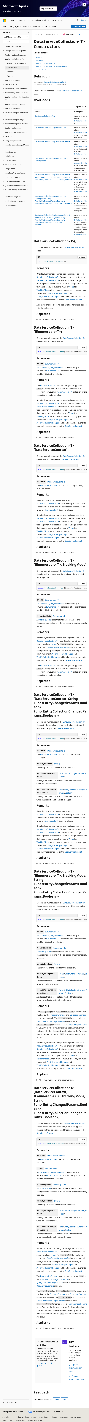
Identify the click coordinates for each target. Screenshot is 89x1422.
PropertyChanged (57, 1015)
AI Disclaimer (7, 1417)
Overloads (39, 60)
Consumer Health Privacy (70, 1417)
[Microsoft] (4, 20)
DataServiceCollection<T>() (46, 63)
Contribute (43, 1417)
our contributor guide (45, 1364)
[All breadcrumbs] (36, 34)
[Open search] (77, 20)
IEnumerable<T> (52, 364)
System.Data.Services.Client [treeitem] (15, 46)
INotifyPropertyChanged (57, 293)
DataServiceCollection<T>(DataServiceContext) (52, 142)
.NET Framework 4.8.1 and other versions (56, 319)
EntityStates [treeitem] (9, 156)
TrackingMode (43, 290)
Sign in (83, 20)
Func (61, 773)
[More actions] (85, 34)
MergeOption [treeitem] (10, 169)
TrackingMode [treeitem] (10, 205)
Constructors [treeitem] (11, 67)
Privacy (53, 1417)
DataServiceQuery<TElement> (51, 367)
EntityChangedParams (74, 773)
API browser (51, 34)
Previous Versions (22, 1417)
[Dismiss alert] (84, 4)
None (71, 287)
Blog (33, 1417)
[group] (60, 173)
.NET (42, 34)
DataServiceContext (73, 299)
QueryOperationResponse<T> (50, 1282)
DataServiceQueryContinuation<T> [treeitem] (17, 98)
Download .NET (79, 26)
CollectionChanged (78, 1015)
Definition (39, 57)
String (57, 763)
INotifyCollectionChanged (48, 296)
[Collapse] (29, 32)
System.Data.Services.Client (55, 82)
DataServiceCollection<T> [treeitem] (16, 63)
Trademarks (19, 1420)
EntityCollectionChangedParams (51, 1021)
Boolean (68, 793)
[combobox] (16, 37)
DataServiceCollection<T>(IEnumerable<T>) (52, 66)
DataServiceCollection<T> (71, 90)
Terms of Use (7, 1420)
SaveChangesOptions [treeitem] (13, 197)
